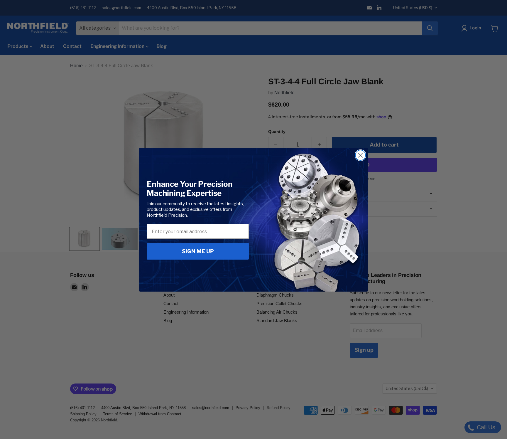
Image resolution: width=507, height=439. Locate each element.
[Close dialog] (360, 155)
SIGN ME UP (198, 251)
